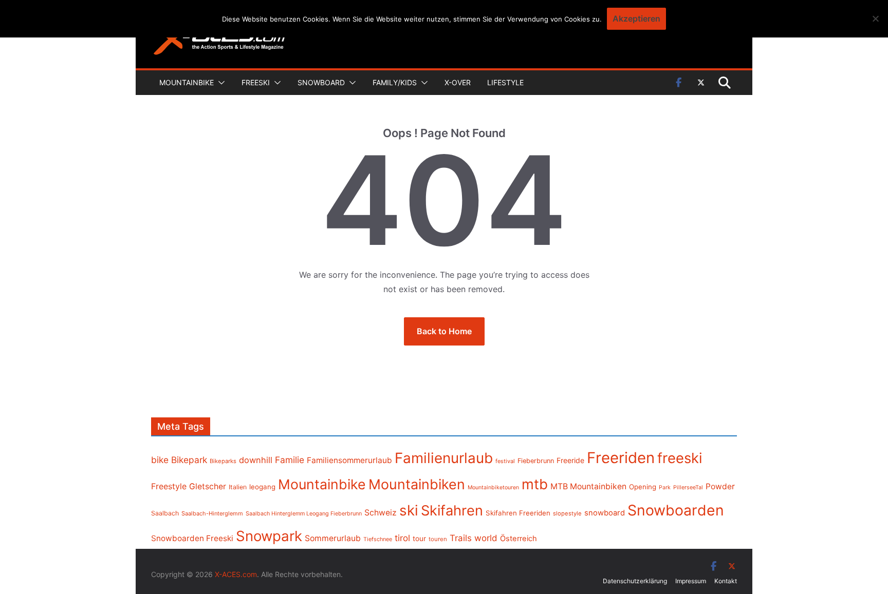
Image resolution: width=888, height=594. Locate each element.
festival (505, 461)
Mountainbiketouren (493, 487)
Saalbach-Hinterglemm (212, 513)
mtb (535, 484)
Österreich (518, 538)
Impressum (690, 581)
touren (438, 539)
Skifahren (452, 510)
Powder (720, 486)
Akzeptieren (636, 18)
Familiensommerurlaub (349, 460)
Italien (238, 487)
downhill (255, 460)
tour (419, 538)
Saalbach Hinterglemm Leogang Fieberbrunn (304, 513)
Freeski (256, 82)
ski (408, 510)
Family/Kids (395, 82)
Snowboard (321, 82)
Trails (461, 538)
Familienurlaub (444, 458)
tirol (402, 538)
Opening (642, 487)
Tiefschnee (377, 539)
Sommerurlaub (333, 538)
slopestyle (567, 513)
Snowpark (269, 536)
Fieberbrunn (535, 461)
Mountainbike (186, 82)
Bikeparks (223, 461)
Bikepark (189, 459)
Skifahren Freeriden (518, 513)
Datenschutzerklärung (635, 581)
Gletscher (207, 486)
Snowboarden (675, 510)
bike (160, 459)
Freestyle (169, 486)
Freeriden (621, 458)
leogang (262, 487)
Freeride (570, 460)
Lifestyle (505, 82)
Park (665, 487)
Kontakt (725, 581)
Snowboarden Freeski (192, 538)
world (485, 538)
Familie (289, 459)
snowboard (604, 513)
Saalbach (165, 513)
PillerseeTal (688, 487)
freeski (679, 458)
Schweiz (380, 513)
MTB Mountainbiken (588, 486)
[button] (219, 82)
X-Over (458, 82)
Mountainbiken (416, 484)
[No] (875, 18)
